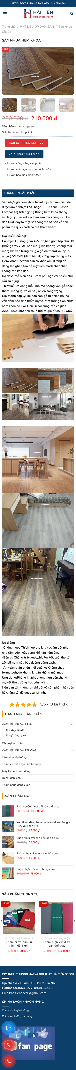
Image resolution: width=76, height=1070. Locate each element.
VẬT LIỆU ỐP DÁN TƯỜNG (19, 750)
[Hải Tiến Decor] (38, 13)
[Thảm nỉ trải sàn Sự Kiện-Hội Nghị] (19, 918)
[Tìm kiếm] (71, 13)
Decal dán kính (11, 778)
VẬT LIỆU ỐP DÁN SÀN (37, 27)
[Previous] (8, 71)
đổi (18, 1016)
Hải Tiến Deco (31, 306)
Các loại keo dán (12, 743)
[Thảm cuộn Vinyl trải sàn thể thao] (57, 918)
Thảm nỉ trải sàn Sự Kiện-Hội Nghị (19, 944)
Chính (5, 1016)
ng (30, 1016)
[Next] (67, 71)
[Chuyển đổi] (72, 724)
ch (14, 1016)
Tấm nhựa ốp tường (14, 757)
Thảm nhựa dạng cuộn (16, 785)
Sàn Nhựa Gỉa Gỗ (15, 730)
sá (11, 1016)
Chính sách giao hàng (15, 1010)
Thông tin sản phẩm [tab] (19, 193)
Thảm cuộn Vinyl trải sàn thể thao (57, 944)
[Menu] (5, 13)
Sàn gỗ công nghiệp (16, 735)
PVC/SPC (17, 256)
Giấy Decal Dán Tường (16, 771)
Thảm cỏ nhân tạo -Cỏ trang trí (21, 764)
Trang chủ (9, 27)
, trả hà (24, 1016)
